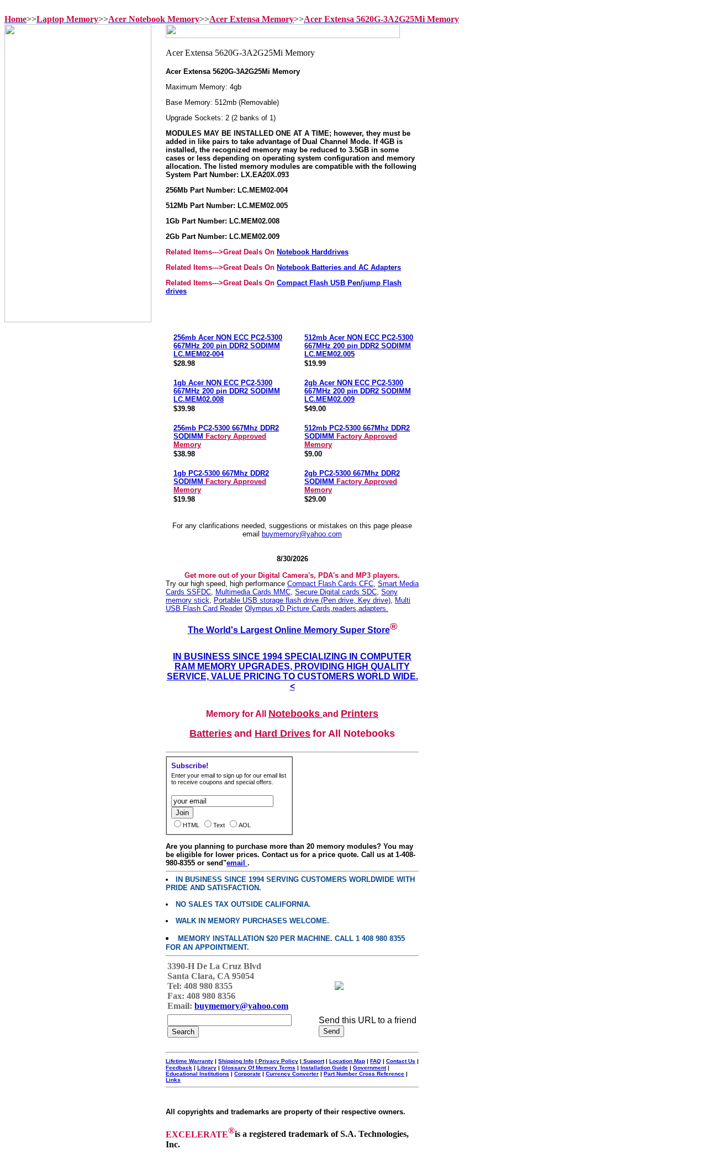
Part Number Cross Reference (364, 1074)
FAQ (375, 1061)
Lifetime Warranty (189, 1061)
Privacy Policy (277, 1061)
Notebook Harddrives (313, 252)
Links (173, 1080)
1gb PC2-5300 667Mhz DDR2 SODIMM (221, 481)
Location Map (347, 1061)
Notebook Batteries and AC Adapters (339, 267)
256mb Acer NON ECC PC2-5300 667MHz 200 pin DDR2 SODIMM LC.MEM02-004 (227, 345)
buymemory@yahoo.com (302, 534)
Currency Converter (292, 1074)
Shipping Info (236, 1061)
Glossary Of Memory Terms (258, 1068)
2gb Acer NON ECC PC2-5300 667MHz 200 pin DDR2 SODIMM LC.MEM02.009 (357, 391)
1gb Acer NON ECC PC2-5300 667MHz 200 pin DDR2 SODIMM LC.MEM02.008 (226, 391)
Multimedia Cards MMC (253, 592)
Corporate (247, 1074)
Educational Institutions (197, 1074)
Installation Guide (324, 1068)
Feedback (179, 1068)
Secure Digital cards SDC (336, 592)
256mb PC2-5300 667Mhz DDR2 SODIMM (226, 436)
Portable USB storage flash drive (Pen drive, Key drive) (302, 600)
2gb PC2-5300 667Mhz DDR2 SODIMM (352, 481)
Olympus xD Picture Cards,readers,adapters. (316, 608)
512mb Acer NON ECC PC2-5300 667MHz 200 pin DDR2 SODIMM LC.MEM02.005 (358, 345)
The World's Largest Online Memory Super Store (289, 630)
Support (313, 1061)
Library (207, 1068)
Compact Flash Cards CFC (330, 583)
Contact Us (400, 1061)
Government (369, 1068)
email (236, 863)
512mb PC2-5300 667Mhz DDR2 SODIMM (357, 436)
